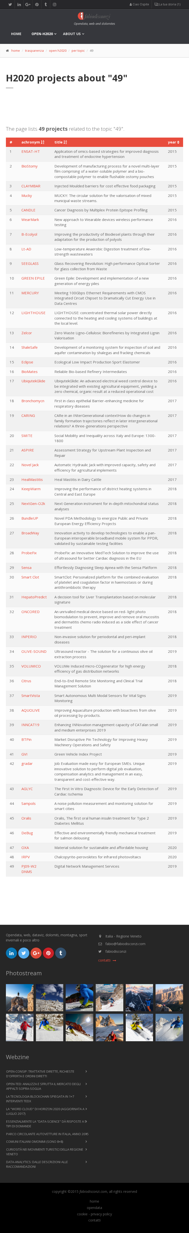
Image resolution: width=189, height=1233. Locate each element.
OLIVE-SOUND (34, 651)
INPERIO (29, 636)
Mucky (26, 195)
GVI (24, 754)
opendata (94, 1208)
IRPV (25, 856)
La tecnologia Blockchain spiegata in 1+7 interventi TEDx (40, 1099)
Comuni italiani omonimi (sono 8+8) (34, 1141)
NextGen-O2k (33, 503)
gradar (27, 763)
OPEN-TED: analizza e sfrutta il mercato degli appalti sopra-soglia (43, 1086)
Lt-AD (26, 248)
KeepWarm (31, 488)
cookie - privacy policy (94, 1214)
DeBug (27, 832)
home (16, 33)
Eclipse (27, 362)
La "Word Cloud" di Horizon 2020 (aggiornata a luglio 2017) (45, 1111)
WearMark (30, 219)
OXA (25, 847)
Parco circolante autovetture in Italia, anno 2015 (47, 1134)
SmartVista (30, 695)
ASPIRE (27, 450)
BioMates (29, 371)
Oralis (26, 818)
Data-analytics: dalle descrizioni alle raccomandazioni (37, 1164)
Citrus (26, 680)
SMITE (26, 435)
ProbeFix (29, 552)
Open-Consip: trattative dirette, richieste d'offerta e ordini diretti (40, 1074)
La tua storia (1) (169, 4)
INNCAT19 (30, 724)
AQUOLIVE (30, 710)
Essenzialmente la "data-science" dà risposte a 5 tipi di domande (46, 1124)
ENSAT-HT (30, 151)
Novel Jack (30, 464)
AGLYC (27, 788)
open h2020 (57, 50)
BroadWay (30, 532)
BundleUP (29, 518)
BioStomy (29, 166)
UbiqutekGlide (33, 380)
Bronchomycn (32, 400)
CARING (28, 415)
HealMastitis (32, 479)
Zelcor (26, 332)
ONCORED (30, 611)
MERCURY (30, 292)
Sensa (26, 567)
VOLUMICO (31, 666)
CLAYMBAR (30, 185)
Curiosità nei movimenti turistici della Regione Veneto (44, 1151)
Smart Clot (30, 577)
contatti (94, 1220)
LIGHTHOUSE (33, 312)
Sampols (28, 803)
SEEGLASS (30, 263)
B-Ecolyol (29, 234)
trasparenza (34, 50)
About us (72, 33)
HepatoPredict (34, 596)
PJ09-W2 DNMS (28, 869)
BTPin (26, 739)
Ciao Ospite (140, 4)
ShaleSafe (29, 347)
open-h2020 (42, 33)
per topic (78, 50)
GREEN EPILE (33, 278)
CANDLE (28, 209)
